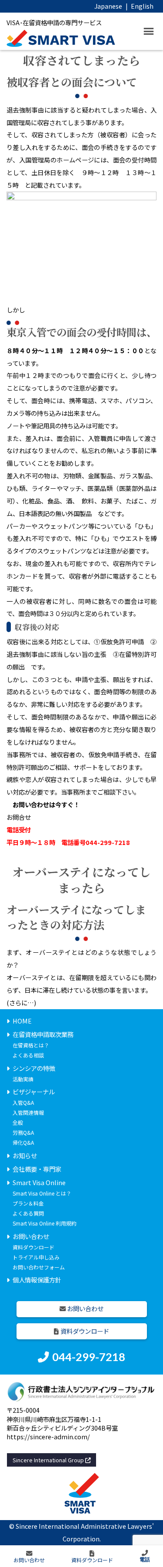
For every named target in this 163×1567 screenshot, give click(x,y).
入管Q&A (23, 1102)
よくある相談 (28, 1055)
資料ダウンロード (33, 1247)
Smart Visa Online (39, 1182)
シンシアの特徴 (34, 1068)
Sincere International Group (49, 1460)
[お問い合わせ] (29, 1556)
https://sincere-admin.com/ (48, 1436)
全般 (18, 1122)
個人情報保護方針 (37, 1279)
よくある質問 (28, 1213)
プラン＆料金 (28, 1203)
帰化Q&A (23, 1142)
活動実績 (23, 1079)
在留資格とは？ (31, 1045)
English (142, 5)
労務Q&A (23, 1132)
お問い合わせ (31, 1236)
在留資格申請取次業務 (43, 1034)
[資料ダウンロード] (92, 1556)
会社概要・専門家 (37, 1168)
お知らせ (25, 1155)
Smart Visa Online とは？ (42, 1193)
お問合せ (19, 817)
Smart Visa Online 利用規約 (45, 1223)
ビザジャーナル (34, 1091)
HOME (22, 1020)
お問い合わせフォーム (39, 1267)
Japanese (108, 5)
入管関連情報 (28, 1112)
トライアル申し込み (36, 1257)
